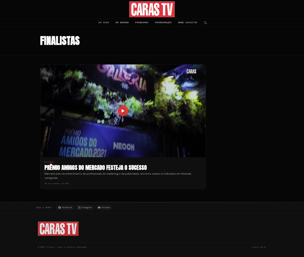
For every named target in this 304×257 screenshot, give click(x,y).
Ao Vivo (104, 22)
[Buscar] (205, 22)
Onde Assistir (187, 22)
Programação (163, 22)
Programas (142, 22)
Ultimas (49, 162)
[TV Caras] (152, 9)
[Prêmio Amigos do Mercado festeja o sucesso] (123, 110)
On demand (122, 22)
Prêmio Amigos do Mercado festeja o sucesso (96, 167)
